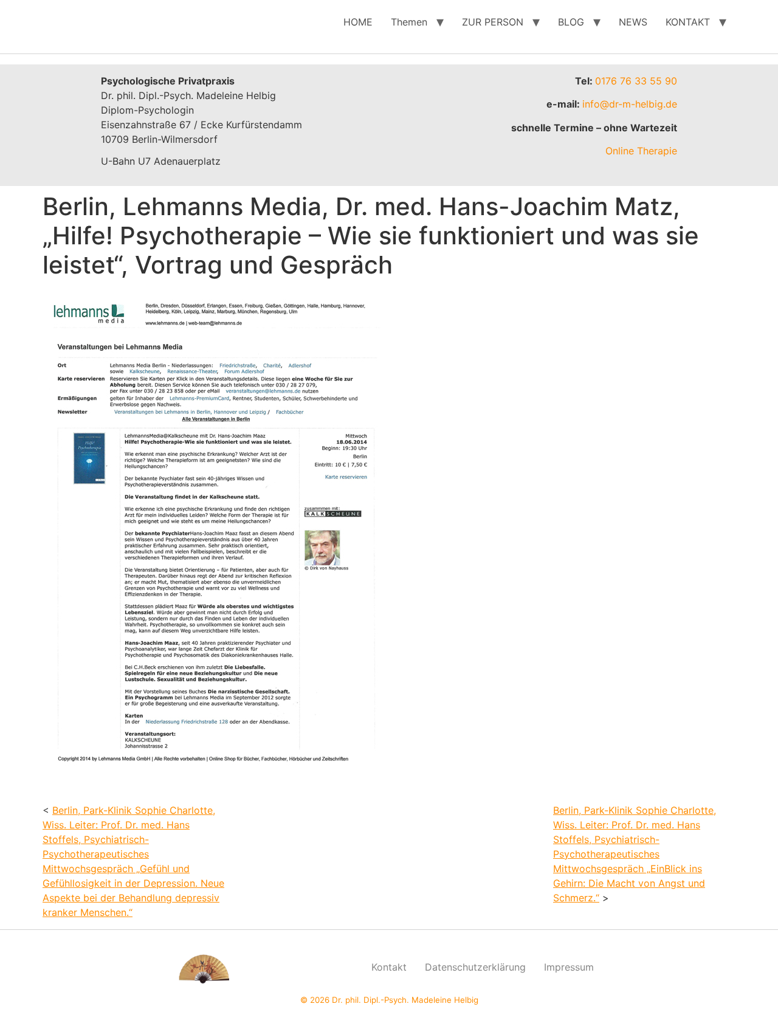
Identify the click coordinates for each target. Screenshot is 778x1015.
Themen (409, 22)
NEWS (633, 22)
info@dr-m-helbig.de (629, 104)
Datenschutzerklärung (475, 967)
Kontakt (389, 967)
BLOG (571, 22)
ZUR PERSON (492, 22)
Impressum (569, 967)
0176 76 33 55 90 (636, 81)
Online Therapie (641, 151)
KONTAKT (688, 22)
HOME (358, 22)
